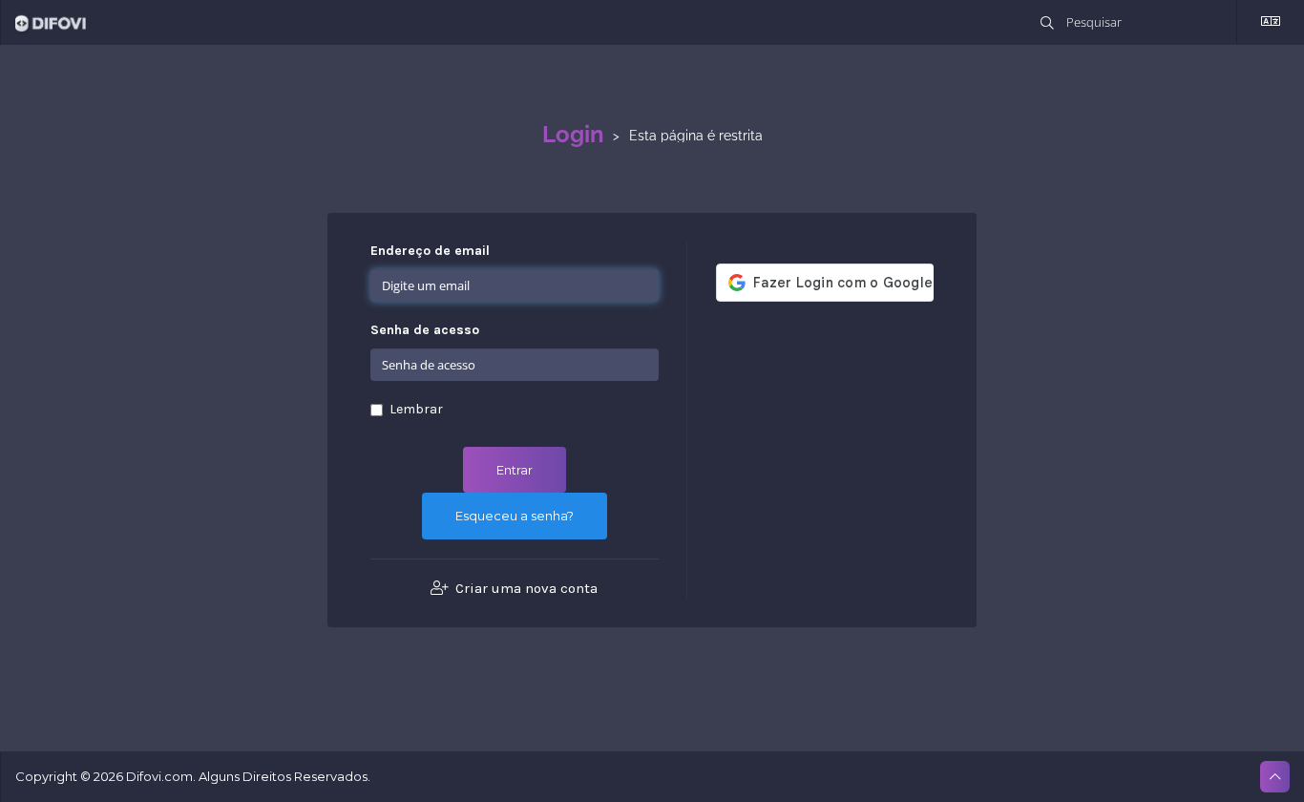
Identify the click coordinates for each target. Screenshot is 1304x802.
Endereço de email (430, 251)
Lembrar (416, 409)
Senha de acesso (424, 330)
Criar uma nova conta (525, 588)
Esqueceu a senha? (514, 515)
